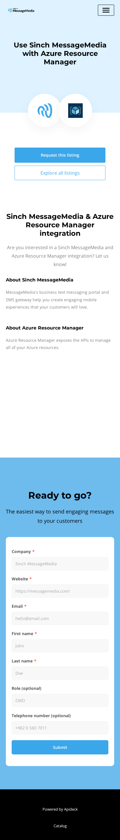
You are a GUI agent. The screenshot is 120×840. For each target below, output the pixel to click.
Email (17, 606)
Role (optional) (26, 688)
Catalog (60, 825)
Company (21, 551)
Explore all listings (60, 173)
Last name (22, 661)
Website (20, 579)
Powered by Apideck (60, 809)
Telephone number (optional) (41, 715)
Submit (60, 747)
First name (22, 633)
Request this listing (60, 155)
